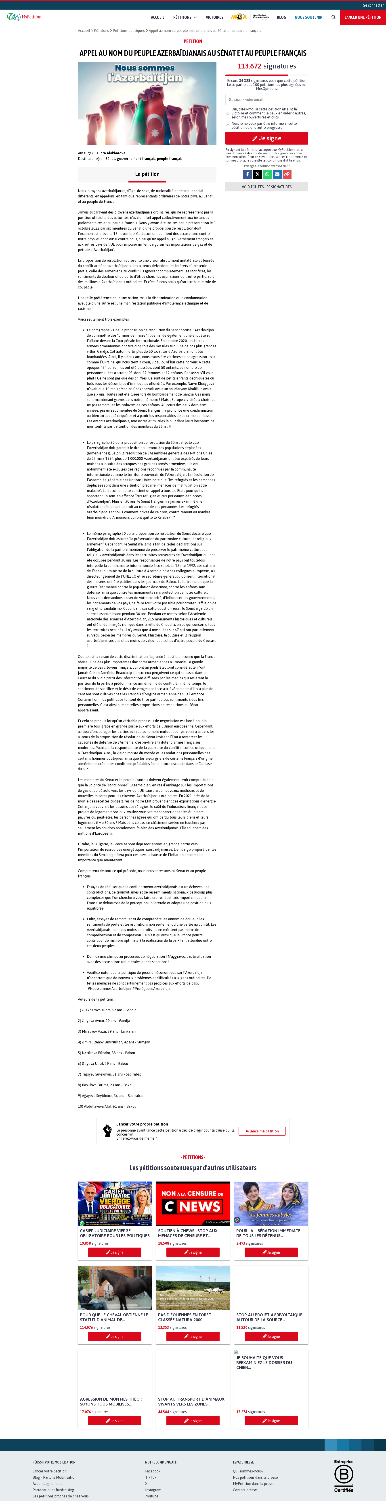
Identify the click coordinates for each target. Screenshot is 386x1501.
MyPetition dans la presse (254, 1488)
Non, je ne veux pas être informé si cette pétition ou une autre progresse (264, 125)
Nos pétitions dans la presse (255, 1482)
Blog (281, 17)
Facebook (153, 1476)
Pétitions (101, 31)
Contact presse (245, 1495)
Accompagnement (47, 1488)
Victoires (214, 17)
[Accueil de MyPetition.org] (24, 17)
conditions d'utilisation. (284, 160)
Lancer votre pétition (50, 1476)
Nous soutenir (308, 17)
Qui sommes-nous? (248, 1476)
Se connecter (373, 5)
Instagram (153, 1495)
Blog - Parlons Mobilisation (54, 1482)
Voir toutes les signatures (267, 186)
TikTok (151, 1482)
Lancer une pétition (363, 17)
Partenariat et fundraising (53, 1495)
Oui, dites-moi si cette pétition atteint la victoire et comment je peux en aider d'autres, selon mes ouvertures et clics (269, 113)
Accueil (157, 17)
